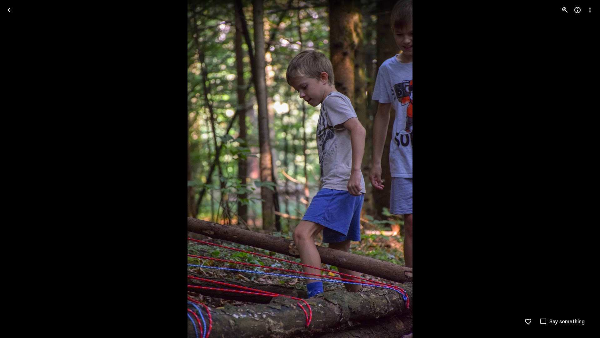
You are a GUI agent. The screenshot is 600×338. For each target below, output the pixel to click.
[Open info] (577, 10)
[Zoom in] (565, 10)
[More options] (590, 10)
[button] (17, 169)
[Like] (528, 321)
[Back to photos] (10, 10)
